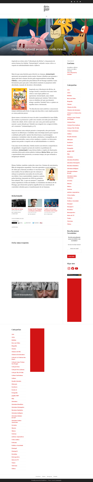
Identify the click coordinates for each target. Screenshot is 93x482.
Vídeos (69, 224)
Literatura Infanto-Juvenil (25, 45)
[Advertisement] (74, 300)
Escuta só (70, 145)
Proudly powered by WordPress (38, 480)
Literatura (15, 45)
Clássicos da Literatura (73, 110)
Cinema (69, 104)
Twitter (43, 476)
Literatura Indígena (72, 168)
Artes (68, 92)
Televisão (70, 221)
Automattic (58, 480)
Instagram (49, 476)
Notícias (69, 189)
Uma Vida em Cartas (17, 209)
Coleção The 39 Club (73, 128)
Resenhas (35, 45)
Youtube (55, 476)
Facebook (38, 476)
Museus (69, 183)
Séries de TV (70, 215)
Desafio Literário (72, 136)
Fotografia (70, 148)
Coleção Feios (71, 122)
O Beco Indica (71, 195)
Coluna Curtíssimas (72, 131)
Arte (68, 90)
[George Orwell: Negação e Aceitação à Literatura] (35, 203)
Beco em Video (71, 98)
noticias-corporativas (73, 192)
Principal (69, 204)
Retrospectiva (71, 212)
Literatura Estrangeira (73, 162)
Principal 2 (70, 206)
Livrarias (69, 180)
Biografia (69, 101)
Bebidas (69, 95)
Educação (70, 139)
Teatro (69, 218)
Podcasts (69, 198)
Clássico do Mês (71, 107)
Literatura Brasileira (73, 160)
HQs (68, 154)
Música (69, 186)
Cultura (69, 134)
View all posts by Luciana (72, 73)
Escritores (70, 142)
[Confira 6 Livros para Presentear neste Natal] (51, 203)
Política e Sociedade (73, 201)
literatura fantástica (72, 165)
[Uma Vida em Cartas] (19, 203)
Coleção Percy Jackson (73, 125)
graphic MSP (70, 151)
